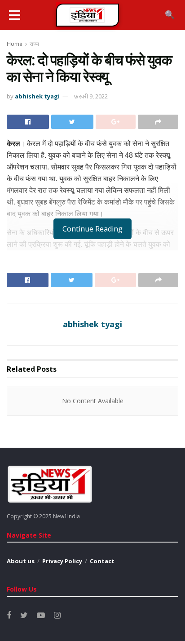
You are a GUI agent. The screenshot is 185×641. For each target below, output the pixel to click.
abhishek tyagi (37, 96)
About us (21, 561)
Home (14, 44)
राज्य (34, 44)
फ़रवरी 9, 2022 (91, 96)
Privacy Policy (62, 561)
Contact (102, 561)
